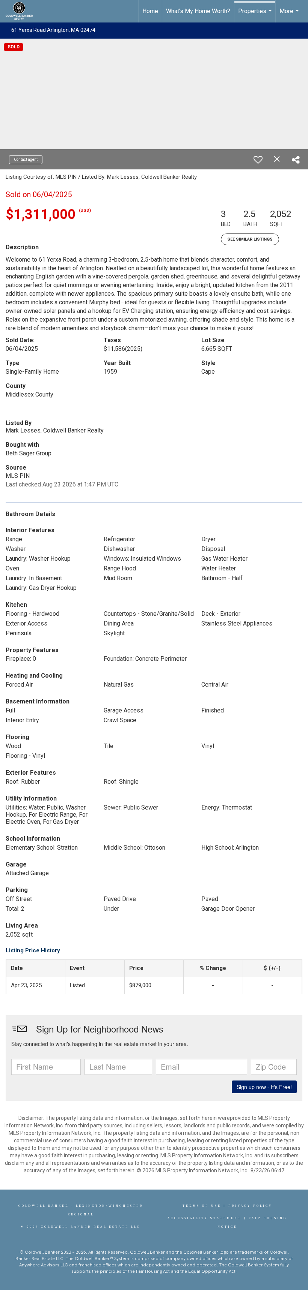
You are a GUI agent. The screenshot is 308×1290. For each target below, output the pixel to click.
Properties (255, 14)
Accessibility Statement (205, 1218)
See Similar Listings (250, 239)
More (289, 14)
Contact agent (26, 159)
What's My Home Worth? (198, 11)
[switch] (258, 159)
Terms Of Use (202, 1206)
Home (150, 11)
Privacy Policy (250, 1206)
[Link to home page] (23, 11)
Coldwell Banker (43, 1206)
